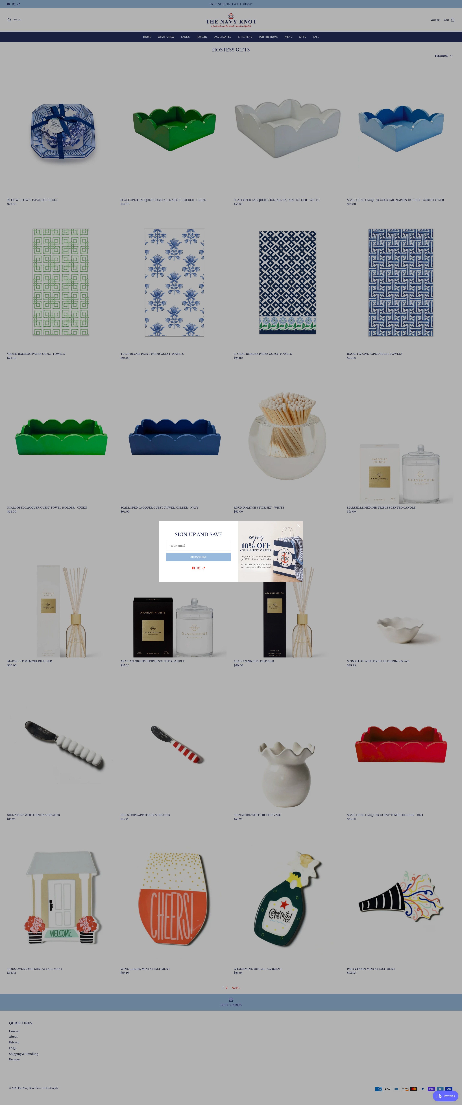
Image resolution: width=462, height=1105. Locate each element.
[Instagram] (198, 568)
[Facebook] (193, 568)
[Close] (299, 526)
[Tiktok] (203, 568)
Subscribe (198, 557)
